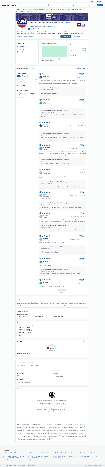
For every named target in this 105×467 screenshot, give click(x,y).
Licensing (46, 411)
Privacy (51, 411)
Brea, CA (21, 49)
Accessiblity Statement (98, 465)
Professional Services (25, 9)
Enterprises (74, 5)
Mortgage (34, 9)
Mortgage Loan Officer (44, 9)
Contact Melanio (66, 36)
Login (92, 1)
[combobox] (33, 5)
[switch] (35, 79)
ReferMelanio (77, 36)
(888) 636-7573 (23, 46)
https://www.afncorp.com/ (25, 51)
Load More (62, 290)
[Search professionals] (57, 5)
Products (82, 5)
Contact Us (99, 1)
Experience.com (11, 465)
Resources (90, 5)
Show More (80, 33)
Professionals (64, 5)
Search (17, 9)
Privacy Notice (88, 465)
